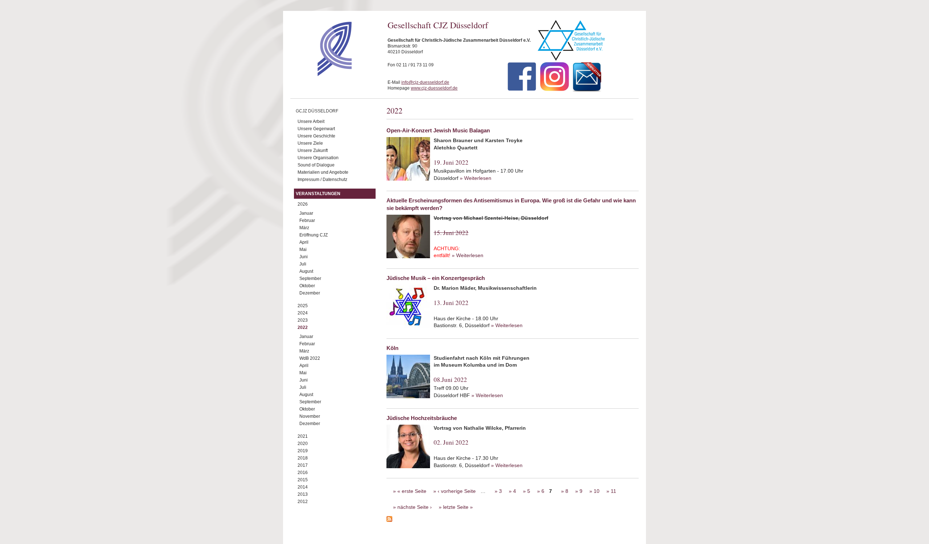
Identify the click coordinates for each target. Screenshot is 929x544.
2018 (303, 458)
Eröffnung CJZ (313, 235)
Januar (306, 213)
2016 (303, 472)
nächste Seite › (414, 507)
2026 (303, 204)
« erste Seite (411, 491)
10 (596, 491)
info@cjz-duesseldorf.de (425, 82)
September (310, 278)
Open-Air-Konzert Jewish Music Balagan (438, 130)
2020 (303, 443)
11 (613, 491)
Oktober (307, 285)
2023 (303, 320)
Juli (302, 264)
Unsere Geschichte (316, 136)
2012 (303, 501)
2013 (303, 494)
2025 (303, 305)
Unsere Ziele (310, 143)
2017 (303, 465)
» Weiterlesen (475, 178)
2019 (303, 450)
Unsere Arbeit (311, 121)
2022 (303, 327)
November (309, 416)
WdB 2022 (309, 358)
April (303, 242)
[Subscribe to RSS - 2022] (512, 520)
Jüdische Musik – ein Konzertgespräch (435, 278)
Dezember (309, 293)
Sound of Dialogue (316, 165)
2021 (303, 436)
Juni (303, 256)
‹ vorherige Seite (457, 491)
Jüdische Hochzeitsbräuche (421, 418)
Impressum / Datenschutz (322, 179)
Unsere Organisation (318, 157)
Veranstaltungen (318, 193)
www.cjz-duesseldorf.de (434, 88)
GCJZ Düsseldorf (317, 111)
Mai (303, 249)
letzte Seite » (458, 507)
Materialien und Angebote (323, 172)
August (306, 271)
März (304, 227)
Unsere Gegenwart (316, 128)
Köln (392, 348)
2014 (303, 487)
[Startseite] (321, 74)
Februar (307, 220)
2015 (303, 479)
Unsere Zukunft (313, 150)
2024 (303, 313)
